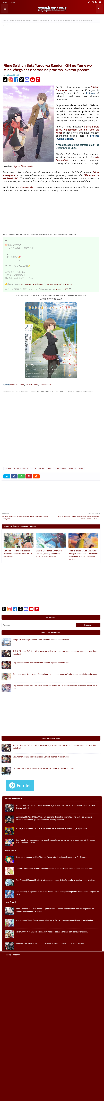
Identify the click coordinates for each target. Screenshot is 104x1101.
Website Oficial (17, 384)
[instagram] (92, 2)
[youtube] (100, 2)
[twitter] (88, 2)
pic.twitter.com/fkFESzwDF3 (59, 284)
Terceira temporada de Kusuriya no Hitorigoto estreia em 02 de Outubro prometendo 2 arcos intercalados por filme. (83, 555)
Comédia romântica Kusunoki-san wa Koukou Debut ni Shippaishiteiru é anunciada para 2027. (54, 868)
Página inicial (8, 20)
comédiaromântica (21, 468)
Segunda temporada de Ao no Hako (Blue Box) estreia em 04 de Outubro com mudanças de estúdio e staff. (55, 687)
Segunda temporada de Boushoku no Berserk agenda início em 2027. (41, 663)
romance (72, 468)
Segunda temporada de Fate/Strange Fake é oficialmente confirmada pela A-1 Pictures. (52, 857)
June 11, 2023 (62, 289)
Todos (81, 468)
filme (49, 468)
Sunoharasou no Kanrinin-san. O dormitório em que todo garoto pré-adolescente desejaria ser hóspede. (55, 674)
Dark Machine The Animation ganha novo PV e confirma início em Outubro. (44, 768)
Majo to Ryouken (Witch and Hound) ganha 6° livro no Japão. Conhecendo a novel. (50, 943)
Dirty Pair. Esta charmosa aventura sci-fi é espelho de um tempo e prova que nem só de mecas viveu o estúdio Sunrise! (55, 841)
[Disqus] (51, 431)
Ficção (41, 468)
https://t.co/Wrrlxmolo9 (29, 284)
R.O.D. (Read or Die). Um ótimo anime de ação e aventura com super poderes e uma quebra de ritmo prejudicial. (55, 652)
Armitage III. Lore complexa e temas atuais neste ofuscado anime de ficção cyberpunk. (52, 828)
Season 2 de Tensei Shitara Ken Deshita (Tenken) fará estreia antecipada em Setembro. (49, 554)
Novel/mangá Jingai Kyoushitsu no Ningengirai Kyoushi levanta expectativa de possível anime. (55, 920)
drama (33, 468)
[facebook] (95, 2)
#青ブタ (43, 284)
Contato (12, 3)
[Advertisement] (51, 44)
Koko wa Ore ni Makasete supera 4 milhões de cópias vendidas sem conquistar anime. (52, 932)
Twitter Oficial (31, 384)
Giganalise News (60, 468)
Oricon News (45, 384)
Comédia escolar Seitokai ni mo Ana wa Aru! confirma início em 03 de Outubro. (18, 554)
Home (5, 3)
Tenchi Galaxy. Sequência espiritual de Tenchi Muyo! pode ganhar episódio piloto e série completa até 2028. (57, 893)
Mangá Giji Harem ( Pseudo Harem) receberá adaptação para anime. (41, 640)
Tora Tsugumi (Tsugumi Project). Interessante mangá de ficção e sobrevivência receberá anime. (55, 880)
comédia (17, 20)
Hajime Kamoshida (23, 166)
